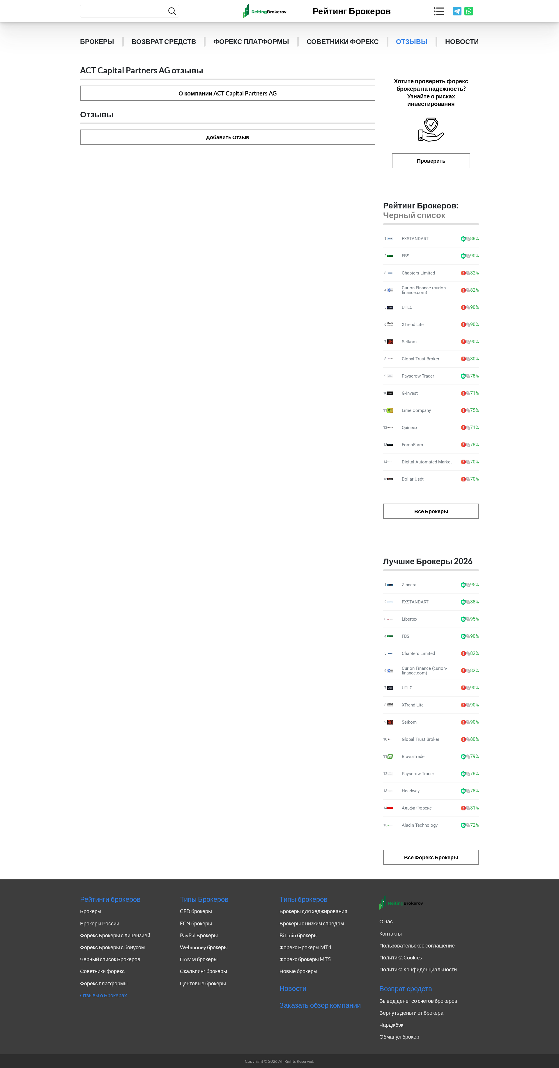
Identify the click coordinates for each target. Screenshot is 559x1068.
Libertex (409, 619)
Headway (411, 791)
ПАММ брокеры (198, 959)
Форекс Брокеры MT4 (305, 947)
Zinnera (409, 584)
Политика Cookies (400, 957)
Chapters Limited (418, 273)
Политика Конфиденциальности (418, 969)
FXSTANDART (415, 238)
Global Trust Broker (420, 359)
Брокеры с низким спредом (312, 923)
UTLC (407, 307)
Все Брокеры (431, 511)
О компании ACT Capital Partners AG (227, 93)
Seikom (409, 341)
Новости (462, 41)
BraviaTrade (413, 756)
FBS (405, 255)
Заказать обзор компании (320, 1005)
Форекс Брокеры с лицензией (115, 935)
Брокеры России (99, 923)
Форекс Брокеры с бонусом (112, 947)
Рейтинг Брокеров (352, 11)
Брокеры (97, 41)
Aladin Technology (420, 825)
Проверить (431, 160)
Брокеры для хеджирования (313, 911)
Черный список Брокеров (110, 959)
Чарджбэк (391, 1024)
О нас (386, 921)
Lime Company (416, 410)
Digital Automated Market (427, 462)
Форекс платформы (251, 41)
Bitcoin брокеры (299, 935)
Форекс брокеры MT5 (305, 959)
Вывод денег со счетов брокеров (418, 1001)
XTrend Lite (413, 324)
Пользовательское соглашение (417, 945)
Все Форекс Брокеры (431, 857)
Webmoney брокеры (204, 947)
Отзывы (412, 41)
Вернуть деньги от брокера (411, 1012)
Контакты (390, 933)
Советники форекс (343, 41)
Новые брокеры (298, 971)
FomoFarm (412, 444)
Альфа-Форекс (417, 808)
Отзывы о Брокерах (103, 995)
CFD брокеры (196, 911)
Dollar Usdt (413, 479)
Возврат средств (164, 41)
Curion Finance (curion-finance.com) (424, 290)
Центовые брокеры (203, 983)
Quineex (409, 427)
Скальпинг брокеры (203, 971)
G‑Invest (410, 393)
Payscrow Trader (418, 376)
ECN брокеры (196, 923)
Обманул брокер (399, 1036)
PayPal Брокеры (199, 935)
